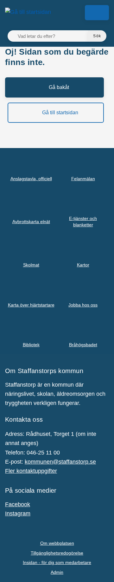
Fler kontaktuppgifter (31, 471)
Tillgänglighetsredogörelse (57, 552)
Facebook (17, 504)
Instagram (17, 513)
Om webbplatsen (57, 543)
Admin (57, 572)
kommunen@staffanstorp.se (60, 462)
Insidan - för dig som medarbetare (57, 562)
